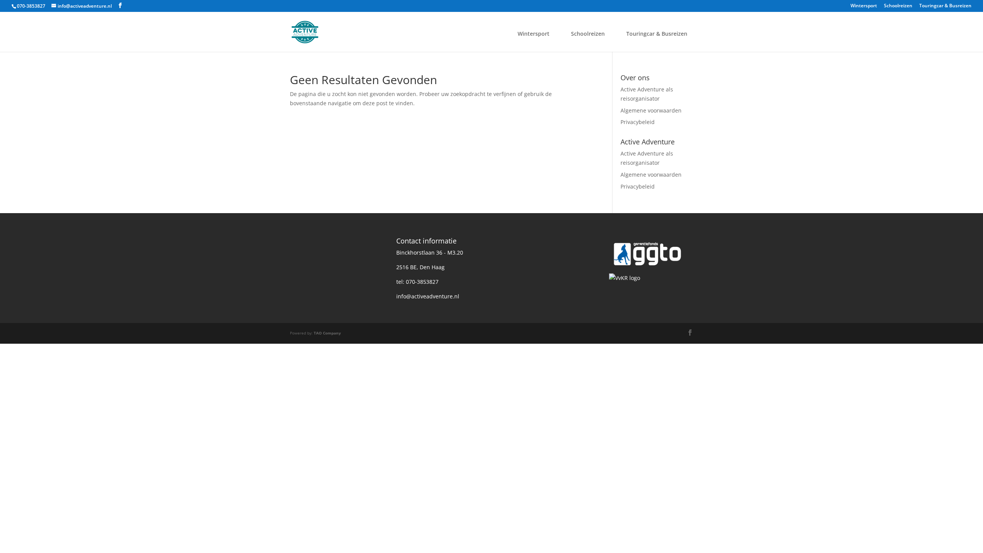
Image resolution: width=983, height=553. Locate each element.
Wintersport (864, 6)
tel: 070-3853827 (417, 281)
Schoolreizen (898, 6)
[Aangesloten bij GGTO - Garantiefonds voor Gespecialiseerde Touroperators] (647, 269)
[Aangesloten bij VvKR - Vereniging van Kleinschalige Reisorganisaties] (624, 277)
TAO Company (327, 333)
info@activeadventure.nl (427, 296)
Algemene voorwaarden (651, 110)
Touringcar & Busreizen (945, 6)
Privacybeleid (638, 122)
